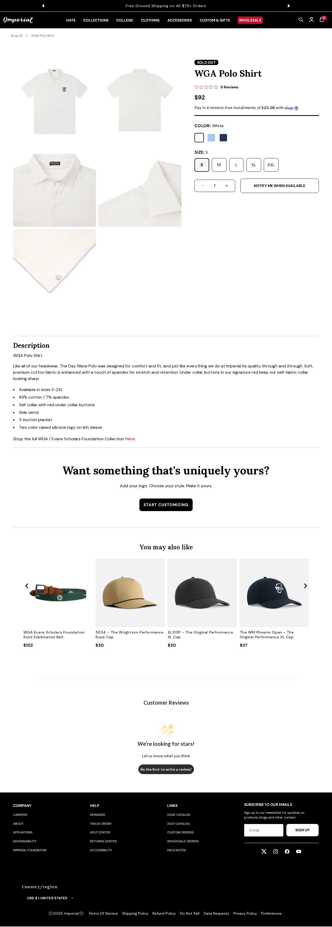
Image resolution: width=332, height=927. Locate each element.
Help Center (100, 832)
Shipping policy (135, 913)
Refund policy (164, 913)
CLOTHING (150, 20)
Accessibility (101, 850)
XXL (271, 165)
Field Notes (176, 850)
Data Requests (216, 913)
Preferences (271, 913)
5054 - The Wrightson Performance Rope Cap (130, 634)
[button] (301, 20)
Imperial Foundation (29, 850)
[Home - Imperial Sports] (18, 20)
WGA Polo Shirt (42, 36)
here (130, 439)
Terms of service (103, 913)
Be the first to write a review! (166, 769)
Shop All (16, 36)
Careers (20, 815)
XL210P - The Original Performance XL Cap (200, 634)
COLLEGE (124, 20)
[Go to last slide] (27, 586)
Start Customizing (166, 504)
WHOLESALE (250, 20)
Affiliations (22, 832)
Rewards (97, 815)
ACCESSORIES (179, 20)
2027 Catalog (178, 824)
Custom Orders (180, 832)
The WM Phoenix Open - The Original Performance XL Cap (267, 634)
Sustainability (24, 841)
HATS (70, 20)
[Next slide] (305, 586)
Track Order (101, 824)
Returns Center (103, 841)
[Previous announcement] (43, 6)
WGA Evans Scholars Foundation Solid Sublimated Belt (54, 634)
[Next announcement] (289, 6)
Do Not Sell (189, 913)
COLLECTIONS (95, 20)
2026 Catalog (178, 815)
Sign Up (302, 830)
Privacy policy (245, 913)
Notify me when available (279, 185)
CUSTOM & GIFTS (215, 20)
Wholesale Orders (183, 841)
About (18, 824)
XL (253, 165)
